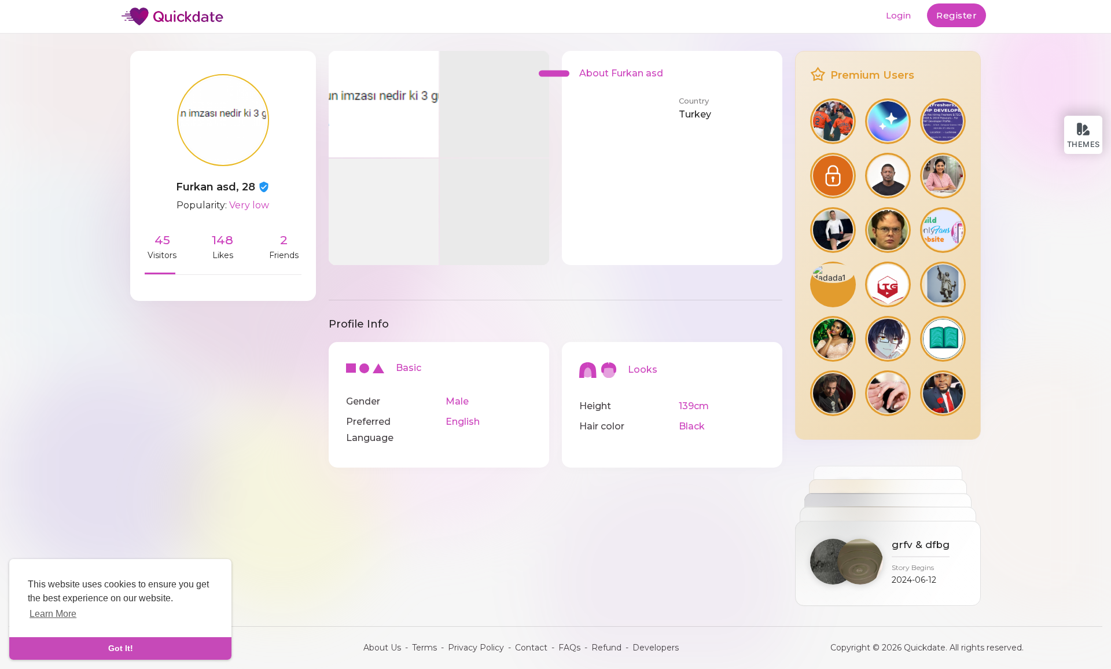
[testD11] (943, 121)
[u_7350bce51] (943, 230)
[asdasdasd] (888, 284)
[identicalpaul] (943, 393)
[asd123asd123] (943, 284)
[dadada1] (833, 284)
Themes (1083, 144)
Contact (531, 647)
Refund (606, 647)
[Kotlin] (888, 339)
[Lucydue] (833, 121)
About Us (382, 647)
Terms (424, 647)
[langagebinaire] (888, 176)
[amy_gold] (833, 176)
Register (956, 15)
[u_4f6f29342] (888, 393)
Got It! (120, 648)
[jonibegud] (943, 339)
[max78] (833, 339)
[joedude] (833, 393)
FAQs (569, 647)
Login (898, 15)
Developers (655, 647)
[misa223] (833, 230)
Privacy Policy (476, 647)
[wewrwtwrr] (888, 121)
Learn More (53, 614)
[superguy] (888, 230)
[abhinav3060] (943, 176)
